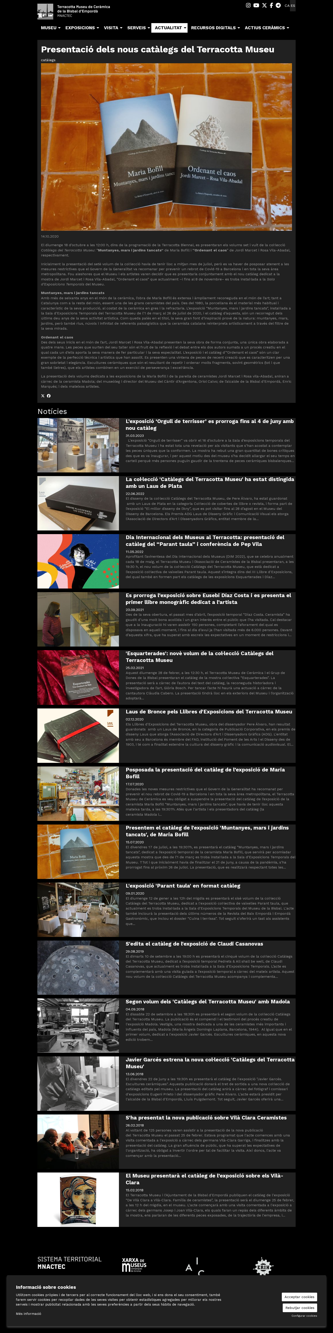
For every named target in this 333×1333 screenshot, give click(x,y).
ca (287, 5)
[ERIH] (263, 1267)
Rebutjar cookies (299, 1308)
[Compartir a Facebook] (49, 396)
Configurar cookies (304, 1315)
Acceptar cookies (299, 1297)
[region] (166, 1267)
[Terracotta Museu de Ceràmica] (78, 13)
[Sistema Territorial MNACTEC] (69, 1262)
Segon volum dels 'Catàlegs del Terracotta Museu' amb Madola (208, 1002)
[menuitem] (248, 5)
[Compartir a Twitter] (43, 396)
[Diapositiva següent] (291, 1267)
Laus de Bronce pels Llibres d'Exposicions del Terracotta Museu (209, 712)
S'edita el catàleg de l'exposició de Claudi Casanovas (194, 944)
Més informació (28, 1314)
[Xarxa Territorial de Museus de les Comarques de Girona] (134, 1264)
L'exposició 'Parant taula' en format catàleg (183, 886)
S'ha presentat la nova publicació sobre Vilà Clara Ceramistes (206, 1118)
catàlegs (48, 60)
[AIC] (199, 1267)
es (293, 5)
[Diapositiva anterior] (42, 1267)
